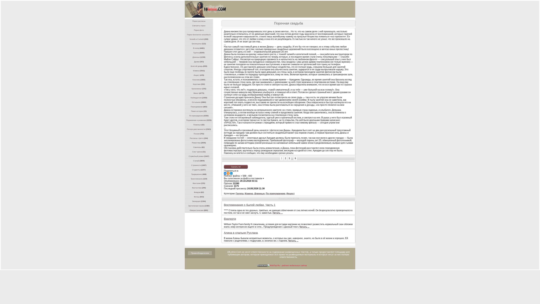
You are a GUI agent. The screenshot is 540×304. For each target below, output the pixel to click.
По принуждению (199, 116)
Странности (198, 165)
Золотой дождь (199, 66)
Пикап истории (199, 111)
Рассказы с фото (199, 138)
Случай (199, 161)
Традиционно (198, 174)
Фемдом (199, 192)
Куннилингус (199, 89)
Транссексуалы (199, 179)
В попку (199, 48)
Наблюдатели (199, 98)
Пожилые (198, 125)
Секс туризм (199, 152)
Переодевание (199, 107)
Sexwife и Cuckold (199, 39)
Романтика (199, 143)
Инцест (199, 75)
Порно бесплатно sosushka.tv (199, 35)
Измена (199, 71)
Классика (199, 80)
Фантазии (199, 183)
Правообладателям (200, 253)
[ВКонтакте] (225, 173)
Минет (199, 93)
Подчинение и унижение (199, 120)
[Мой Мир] (231, 173)
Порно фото (199, 30)
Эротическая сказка (199, 206)
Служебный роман (199, 156)
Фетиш (199, 197)
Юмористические (199, 210)
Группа (198, 53)
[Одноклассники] (228, 173)
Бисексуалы (199, 44)
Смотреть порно (198, 26)
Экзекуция (199, 201)
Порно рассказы (198, 21)
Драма (199, 62)
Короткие (199, 84)
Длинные (199, 57)
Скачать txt (236, 167)
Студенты (199, 170)
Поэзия (199, 134)
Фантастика (199, 188)
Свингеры (199, 147)
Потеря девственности (199, 129)
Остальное (199, 102)
